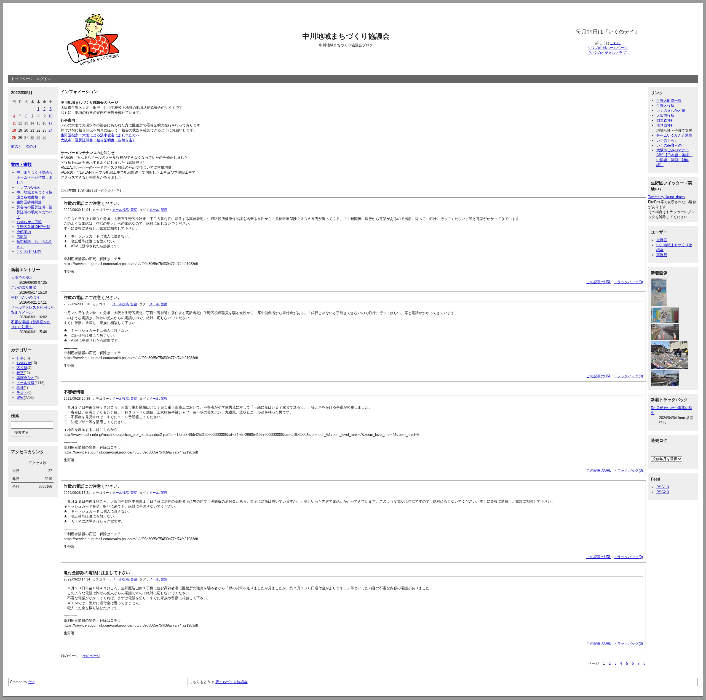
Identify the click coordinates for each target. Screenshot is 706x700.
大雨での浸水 (22, 277)
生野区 (661, 240)
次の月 (31, 146)
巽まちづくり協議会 (231, 682)
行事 (20, 358)
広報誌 (22, 237)
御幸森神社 (665, 120)
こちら (615, 43)
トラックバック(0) (628, 282)
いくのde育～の (669, 145)
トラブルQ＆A (28, 187)
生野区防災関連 (29, 202)
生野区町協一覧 (668, 101)
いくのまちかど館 (670, 110)
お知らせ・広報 (29, 222)
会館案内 (24, 232)
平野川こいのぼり (25, 297)
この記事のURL (598, 282)
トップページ (22, 79)
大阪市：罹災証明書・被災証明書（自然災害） (98, 140)
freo (31, 682)
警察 (20, 398)
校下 (20, 373)
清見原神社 (665, 125)
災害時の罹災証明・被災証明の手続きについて (34, 212)
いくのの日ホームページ (608, 48)
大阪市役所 (665, 115)
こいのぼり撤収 (23, 287)
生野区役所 (665, 106)
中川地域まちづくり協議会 (346, 36)
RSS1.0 (662, 487)
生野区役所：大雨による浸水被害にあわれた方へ (100, 135)
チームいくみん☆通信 (674, 135)
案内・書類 (21, 164)
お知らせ (24, 363)
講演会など (25, 378)
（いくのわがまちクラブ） (608, 53)
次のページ (91, 656)
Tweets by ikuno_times (666, 197)
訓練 (20, 388)
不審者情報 (74, 391)
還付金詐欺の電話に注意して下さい (97, 572)
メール (154, 209)
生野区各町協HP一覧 (33, 227)
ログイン (43, 79)
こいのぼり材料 (29, 252)
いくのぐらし (667, 140)
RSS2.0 (662, 492)
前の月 (16, 146)
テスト (22, 393)
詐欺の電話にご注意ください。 (93, 203)
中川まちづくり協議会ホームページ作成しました (34, 177)
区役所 (22, 368)
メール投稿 (25, 383)
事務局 (661, 255)
